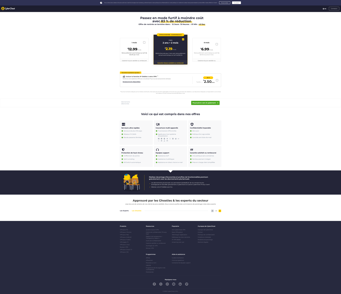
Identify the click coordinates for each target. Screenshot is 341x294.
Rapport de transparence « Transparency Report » (154, 237)
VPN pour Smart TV (126, 249)
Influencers (149, 260)
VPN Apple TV (124, 242)
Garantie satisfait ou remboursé (156, 243)
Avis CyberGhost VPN (178, 230)
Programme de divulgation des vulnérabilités (155, 268)
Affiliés (148, 258)
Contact (200, 232)
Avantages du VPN (152, 245)
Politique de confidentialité (206, 234)
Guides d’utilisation (178, 258)
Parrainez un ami (151, 263)
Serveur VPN (150, 248)
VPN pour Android (125, 237)
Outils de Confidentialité (153, 241)
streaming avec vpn (178, 242)
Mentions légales (203, 242)
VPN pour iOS (124, 252)
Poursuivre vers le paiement (204, 103)
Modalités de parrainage (205, 239)
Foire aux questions (178, 260)
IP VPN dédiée (176, 239)
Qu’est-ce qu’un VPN (152, 230)
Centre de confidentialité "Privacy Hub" (156, 233)
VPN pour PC (124, 230)
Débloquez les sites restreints (181, 237)
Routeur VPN (124, 247)
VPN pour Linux (125, 244)
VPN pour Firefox (125, 239)
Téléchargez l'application (179, 234)
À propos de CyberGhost (205, 230)
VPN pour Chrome (125, 232)
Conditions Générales (204, 237)
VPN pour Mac (124, 234)
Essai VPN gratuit (177, 232)
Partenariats (150, 272)
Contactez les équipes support (181, 263)
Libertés (148, 265)
